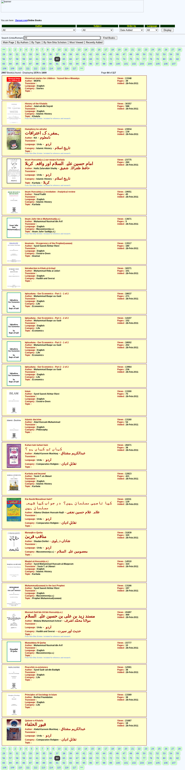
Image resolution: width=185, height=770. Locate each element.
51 (151, 54)
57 (10, 59)
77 (144, 59)
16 (99, 49)
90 (50, 64)
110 (20, 68)
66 (70, 59)
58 (17, 59)
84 (10, 64)
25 (159, 49)
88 (37, 64)
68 (84, 59)
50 (144, 54)
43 (97, 54)
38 (64, 54)
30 (10, 54)
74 (124, 59)
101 (126, 64)
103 (142, 64)
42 (90, 54)
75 (131, 59)
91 (57, 64)
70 (97, 59)
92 (64, 64)
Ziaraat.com (21, 20)
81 (171, 59)
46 (117, 54)
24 (152, 49)
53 (164, 54)
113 (43, 68)
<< (4, 49)
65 (64, 59)
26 (166, 49)
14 (86, 49)
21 (132, 49)
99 (110, 64)
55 (177, 54)
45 (110, 54)
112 (35, 68)
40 (77, 54)
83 (4, 64)
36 (50, 54)
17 (106, 49)
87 (30, 64)
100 (118, 64)
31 (17, 54)
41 (84, 54)
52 (157, 54)
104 (150, 64)
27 (172, 49)
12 (72, 49)
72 (110, 59)
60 (30, 59)
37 (57, 54)
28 (179, 49)
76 (137, 59)
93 (70, 64)
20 (126, 49)
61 (37, 59)
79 (157, 59)
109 (12, 68)
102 (134, 64)
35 (44, 54)
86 (24, 64)
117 (74, 68)
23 (146, 49)
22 (139, 49)
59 (24, 59)
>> (81, 68)
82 (177, 59)
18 (112, 49)
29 (4, 54)
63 (50, 59)
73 (117, 59)
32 (24, 54)
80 (164, 59)
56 (4, 59)
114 (51, 68)
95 (84, 64)
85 (17, 64)
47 (124, 54)
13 (79, 49)
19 (119, 49)
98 (104, 64)
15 (92, 49)
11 (66, 49)
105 (158, 64)
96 (90, 64)
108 (4, 68)
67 (77, 59)
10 (59, 49)
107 (174, 64)
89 (44, 64)
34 (37, 54)
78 (151, 59)
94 (77, 64)
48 (131, 54)
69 (90, 59)
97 (97, 64)
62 (44, 59)
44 (104, 54)
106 (166, 64)
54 (171, 54)
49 (137, 54)
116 (66, 68)
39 (70, 54)
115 (59, 68)
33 (30, 54)
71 (104, 59)
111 (28, 68)
